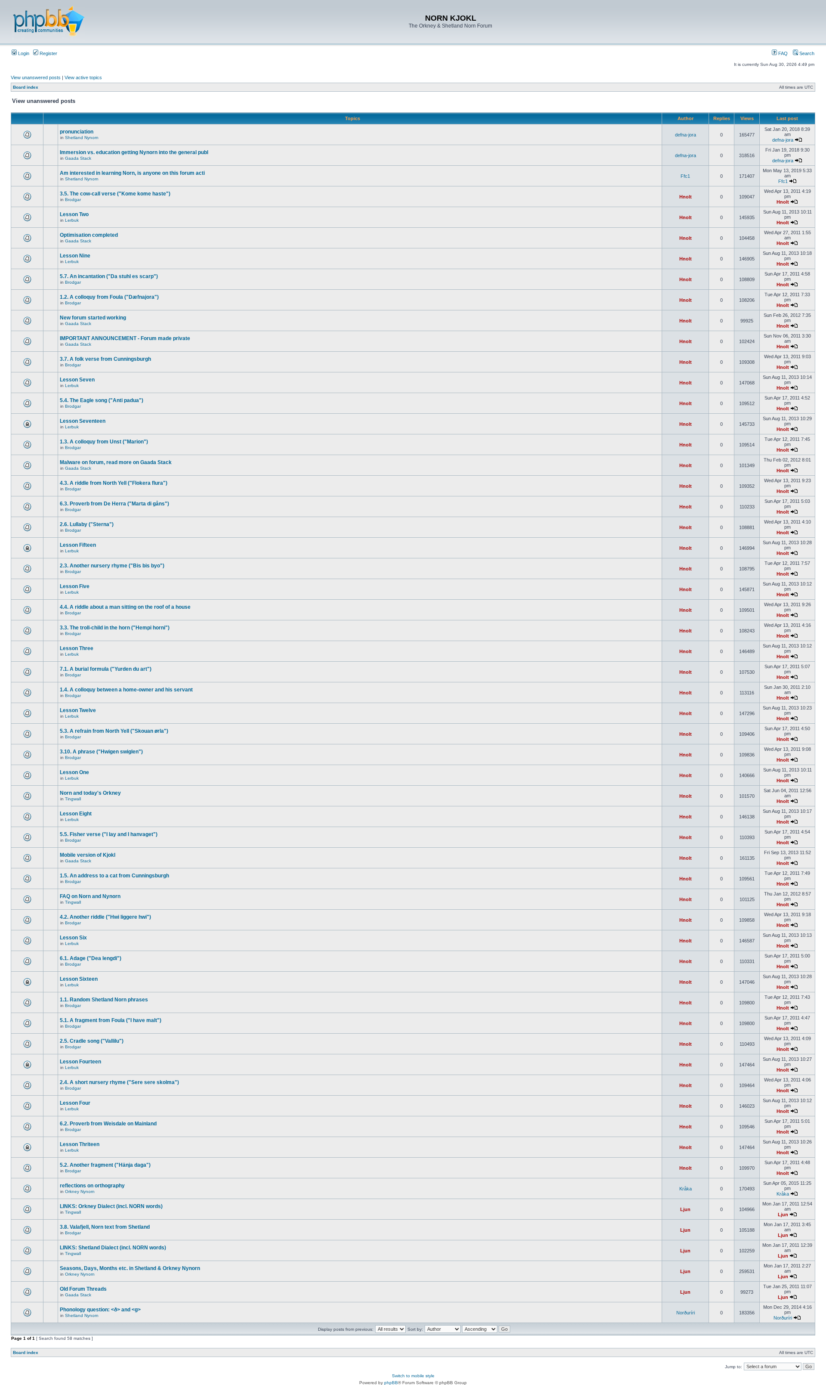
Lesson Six (73, 938)
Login (23, 53)
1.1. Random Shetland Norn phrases (104, 1000)
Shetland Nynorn (82, 137)
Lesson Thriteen (79, 1144)
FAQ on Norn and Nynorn (90, 896)
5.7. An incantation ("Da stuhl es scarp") (109, 276)
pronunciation (76, 132)
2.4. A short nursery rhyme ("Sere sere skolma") (119, 1082)
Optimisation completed (89, 235)
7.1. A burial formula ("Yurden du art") (105, 669)
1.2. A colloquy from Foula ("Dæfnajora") (109, 297)
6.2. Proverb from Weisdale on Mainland (108, 1124)
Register (47, 53)
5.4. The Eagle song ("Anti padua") (101, 400)
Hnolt (685, 196)
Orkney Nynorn (80, 1191)
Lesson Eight (76, 814)
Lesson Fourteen (80, 1062)
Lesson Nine (75, 256)
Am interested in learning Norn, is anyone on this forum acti (132, 173)
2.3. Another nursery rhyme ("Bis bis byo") (112, 566)
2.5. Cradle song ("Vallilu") (91, 1041)
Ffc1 (685, 176)
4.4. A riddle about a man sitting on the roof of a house (125, 607)
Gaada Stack (78, 158)
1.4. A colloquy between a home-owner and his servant (126, 690)
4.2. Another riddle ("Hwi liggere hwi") (105, 917)
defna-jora (685, 134)
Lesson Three (76, 648)
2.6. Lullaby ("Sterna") (87, 524)
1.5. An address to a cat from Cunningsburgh (114, 876)
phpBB (391, 1382)
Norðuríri (685, 1312)
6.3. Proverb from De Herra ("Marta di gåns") (114, 504)
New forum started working (93, 318)
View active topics (83, 77)
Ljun (685, 1209)
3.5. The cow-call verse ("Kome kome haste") (115, 194)
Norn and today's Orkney (90, 793)
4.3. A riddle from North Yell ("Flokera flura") (113, 483)
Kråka (685, 1188)
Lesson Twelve (78, 710)
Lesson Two (74, 214)
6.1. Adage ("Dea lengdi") (90, 958)
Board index (25, 87)
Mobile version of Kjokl (87, 855)
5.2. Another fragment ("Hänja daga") (105, 1165)
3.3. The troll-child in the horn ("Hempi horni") (115, 628)
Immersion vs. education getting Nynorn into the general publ (134, 152)
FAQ (782, 53)
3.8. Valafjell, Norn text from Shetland (105, 1227)
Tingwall (73, 798)
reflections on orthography (92, 1186)
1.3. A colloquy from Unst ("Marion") (104, 442)
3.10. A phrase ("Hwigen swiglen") (101, 752)
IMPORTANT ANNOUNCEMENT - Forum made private (125, 338)
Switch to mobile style (413, 1375)
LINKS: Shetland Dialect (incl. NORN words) (113, 1248)
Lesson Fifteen (78, 545)
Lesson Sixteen (79, 979)
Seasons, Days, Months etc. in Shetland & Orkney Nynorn (130, 1268)
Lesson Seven (77, 380)
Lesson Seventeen (82, 421)
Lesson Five (74, 586)
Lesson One (74, 772)
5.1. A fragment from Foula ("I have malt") (110, 1020)
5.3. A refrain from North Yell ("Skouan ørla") (114, 731)
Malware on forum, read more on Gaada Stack (116, 462)
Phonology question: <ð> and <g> (100, 1310)
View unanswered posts (36, 77)
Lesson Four (75, 1103)
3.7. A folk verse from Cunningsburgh (105, 359)
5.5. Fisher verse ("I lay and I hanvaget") (108, 834)
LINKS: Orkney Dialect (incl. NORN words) (111, 1206)
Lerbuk (72, 220)
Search (806, 53)
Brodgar (73, 199)
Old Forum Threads (83, 1289)
